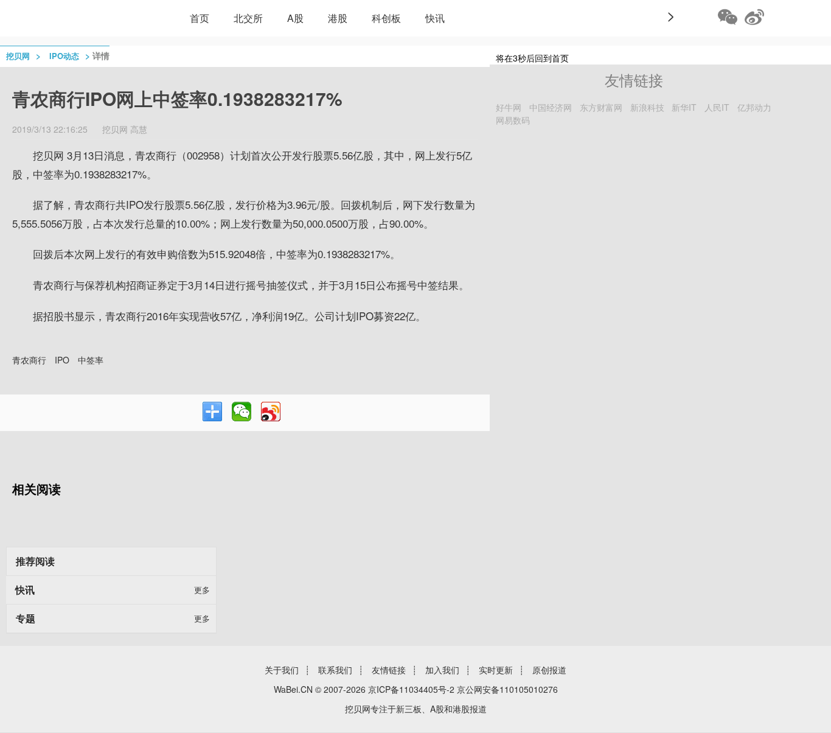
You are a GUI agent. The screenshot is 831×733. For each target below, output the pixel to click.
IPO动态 (64, 55)
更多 (202, 589)
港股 (337, 18)
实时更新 (496, 670)
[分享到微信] (241, 411)
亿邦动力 (754, 107)
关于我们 (282, 670)
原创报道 (549, 670)
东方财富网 (601, 107)
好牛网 (508, 107)
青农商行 (29, 360)
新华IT (684, 107)
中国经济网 (550, 107)
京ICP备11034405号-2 (411, 689)
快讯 (435, 18)
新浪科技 (647, 107)
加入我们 (442, 670)
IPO (62, 360)
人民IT (716, 107)
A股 (295, 18)
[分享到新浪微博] (270, 411)
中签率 (90, 360)
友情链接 (389, 670)
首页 (199, 18)
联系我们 (335, 670)
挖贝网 (18, 55)
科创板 (386, 18)
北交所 (248, 18)
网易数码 (513, 120)
